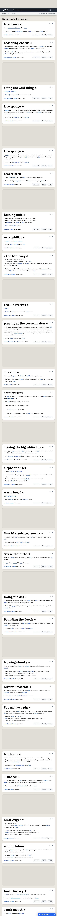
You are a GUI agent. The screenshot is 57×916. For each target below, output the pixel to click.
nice (24, 499)
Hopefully (7, 95)
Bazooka (45, 780)
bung (30, 262)
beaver (43, 181)
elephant (28, 475)
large (44, 396)
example (6, 668)
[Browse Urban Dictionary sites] (6, 10)
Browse (13, 13)
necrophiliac (6, 248)
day (24, 244)
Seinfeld (48, 825)
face (25, 28)
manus (27, 312)
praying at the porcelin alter (10, 341)
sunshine (15, 563)
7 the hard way (7, 274)
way (23, 222)
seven (27, 263)
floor (41, 379)
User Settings (51, 13)
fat (31, 52)
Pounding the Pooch (8, 632)
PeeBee (11, 35)
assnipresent (6, 417)
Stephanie (18, 181)
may (18, 762)
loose (29, 181)
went (20, 456)
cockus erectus (7, 315)
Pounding (24, 628)
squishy (7, 110)
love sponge (6, 121)
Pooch (5, 602)
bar (28, 671)
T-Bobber (6, 789)
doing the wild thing (8, 98)
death (14, 381)
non (30, 558)
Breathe (25, 786)
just (15, 606)
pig (18, 716)
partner (16, 95)
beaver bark (6, 184)
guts (13, 451)
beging (11, 338)
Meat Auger (6, 838)
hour (23, 338)
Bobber (6, 782)
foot (32, 537)
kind (29, 95)
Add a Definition (43, 13)
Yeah (12, 481)
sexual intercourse (18, 825)
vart (14, 177)
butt (5, 539)
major (18, 472)
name (9, 913)
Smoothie (6, 692)
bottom (22, 376)
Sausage (24, 692)
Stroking (7, 312)
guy (13, 606)
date (6, 608)
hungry (11, 499)
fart (10, 177)
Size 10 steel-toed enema (9, 546)
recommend (18, 765)
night (16, 456)
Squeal (12, 716)
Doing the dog (7, 611)
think (17, 222)
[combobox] (30, 10)
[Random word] (47, 10)
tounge (43, 269)
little (39, 112)
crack (30, 31)
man (12, 857)
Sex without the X (7, 566)
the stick (26, 895)
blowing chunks (7, 678)
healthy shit (13, 496)
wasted (20, 333)
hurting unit (6, 229)
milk (28, 112)
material (27, 666)
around (21, 379)
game (6, 895)
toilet (50, 327)
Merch (51, 35)
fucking (16, 333)
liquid (11, 850)
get (14, 376)
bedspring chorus (7, 57)
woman (20, 263)
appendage (19, 895)
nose (35, 786)
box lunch (6, 768)
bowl (23, 451)
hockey (37, 898)
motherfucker (18, 31)
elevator (6, 384)
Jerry (6, 831)
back (11, 628)
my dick (28, 376)
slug (36, 601)
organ (22, 913)
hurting (16, 226)
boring (12, 558)
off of (8, 396)
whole (29, 413)
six (34, 271)
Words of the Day (6, 13)
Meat (30, 831)
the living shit (11, 28)
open (15, 241)
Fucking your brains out (10, 91)
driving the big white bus (9, 460)
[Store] (50, 10)
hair (29, 690)
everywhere (10, 398)
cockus (13, 312)
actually (6, 625)
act (27, 850)
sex (21, 563)
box (13, 762)
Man (6, 226)
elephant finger (7, 484)
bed (12, 52)
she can (15, 117)
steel (16, 537)
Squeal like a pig (7, 724)
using (23, 765)
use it (19, 117)
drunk (20, 671)
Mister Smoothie (7, 699)
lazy (29, 601)
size (17, 542)
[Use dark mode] (53, 10)
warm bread (6, 503)
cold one (20, 241)
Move (16, 827)
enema (27, 542)
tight (30, 855)
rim (38, 451)
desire (7, 241)
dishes (27, 117)
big (5, 496)
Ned (5, 713)
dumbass (8, 222)
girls (10, 696)
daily (12, 898)
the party (10, 456)
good (28, 623)
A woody (6, 308)
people (7, 48)
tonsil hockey (6, 901)
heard (6, 54)
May (24, 177)
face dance (6, 35)
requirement (16, 898)
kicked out (17, 28)
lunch (15, 762)
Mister (19, 696)
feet (11, 271)
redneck (36, 713)
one (13, 226)
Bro (9, 402)
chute (18, 711)
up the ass (11, 472)
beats (11, 244)
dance (41, 31)
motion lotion (7, 860)
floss (29, 765)
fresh (8, 496)
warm (26, 499)
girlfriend (41, 47)
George (7, 832)
